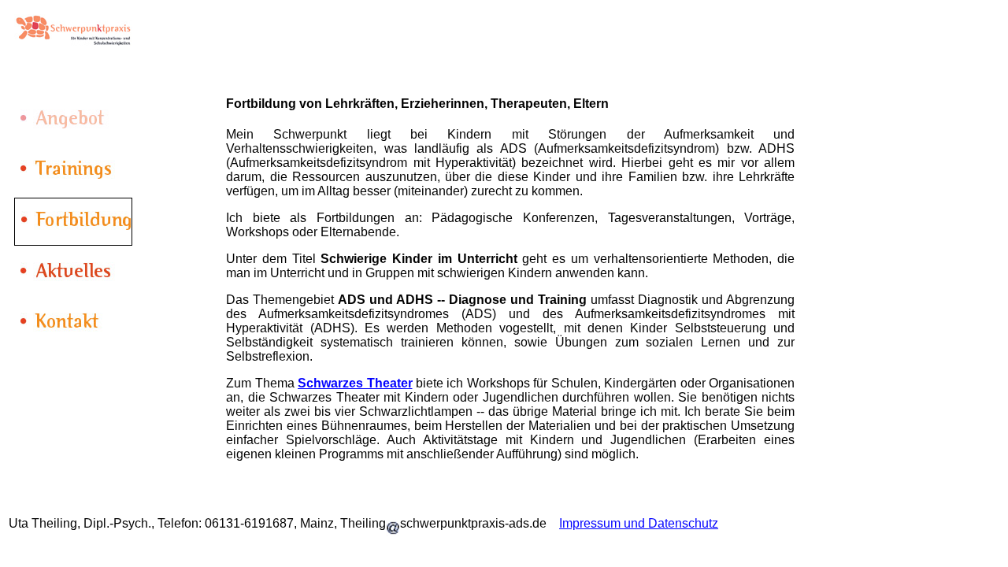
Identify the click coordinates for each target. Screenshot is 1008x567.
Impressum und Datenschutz (638, 523)
